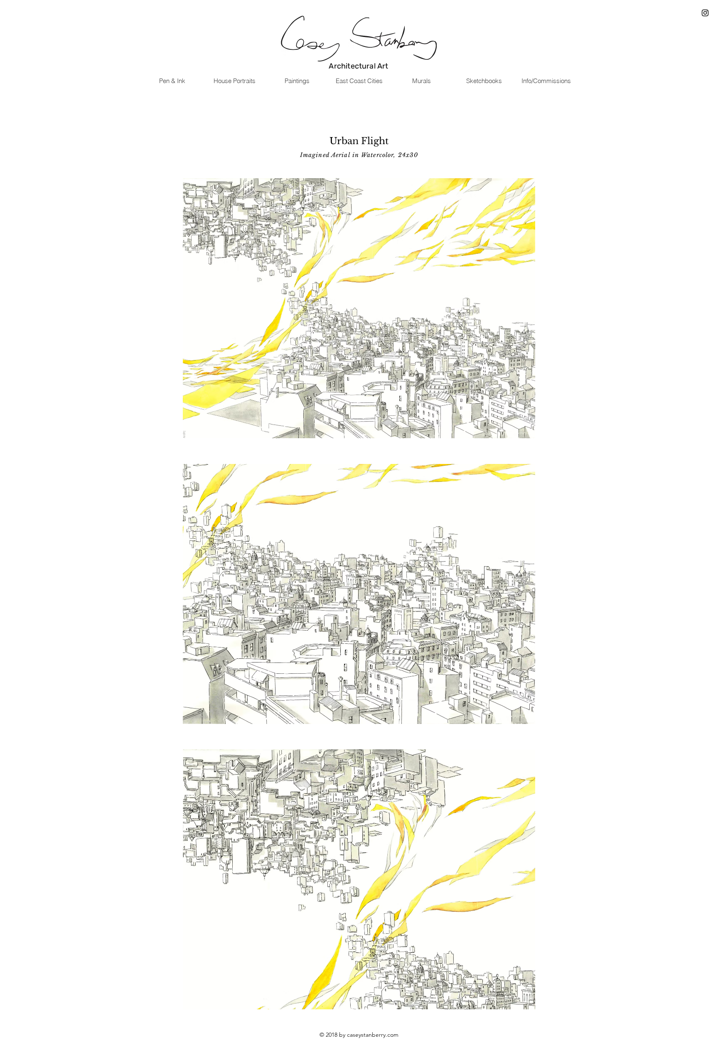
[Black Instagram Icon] (705, 12)
